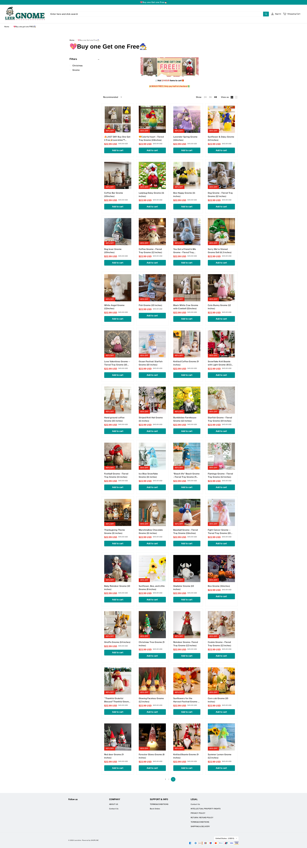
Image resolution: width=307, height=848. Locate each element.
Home (6, 27)
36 (210, 97)
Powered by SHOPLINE (90, 840)
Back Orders (155, 809)
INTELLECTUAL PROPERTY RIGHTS (206, 809)
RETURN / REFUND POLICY (202, 818)
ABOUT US (113, 804)
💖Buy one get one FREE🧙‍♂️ (24, 27)
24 (205, 97)
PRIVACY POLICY (198, 813)
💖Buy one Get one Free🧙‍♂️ (153, 2)
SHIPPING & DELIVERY (200, 826)
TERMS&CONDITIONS (159, 804)
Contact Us (113, 809)
